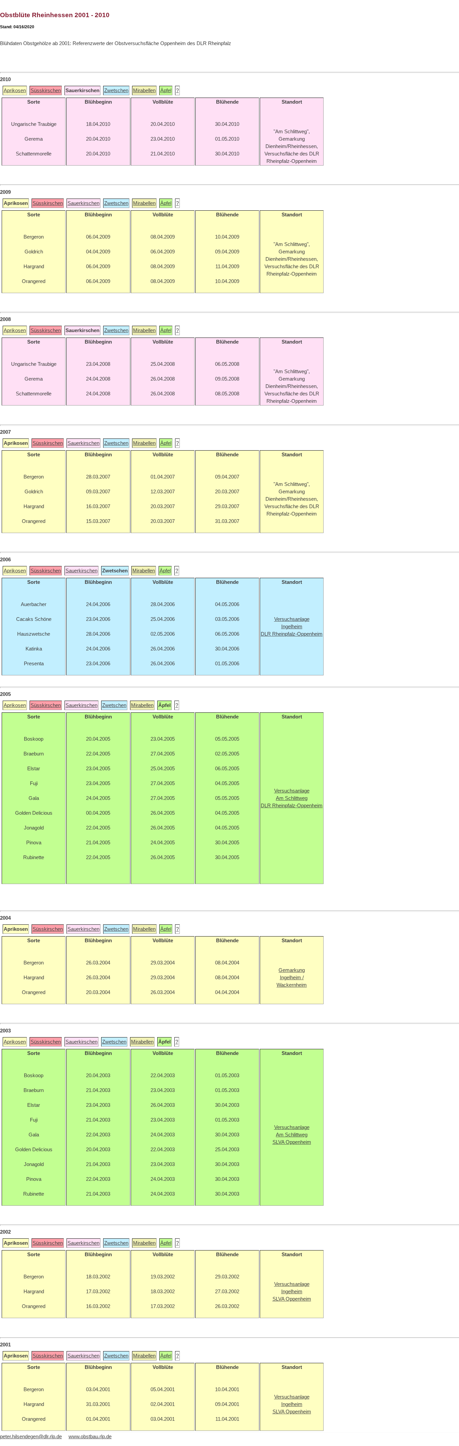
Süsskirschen (46, 90)
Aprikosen (15, 90)
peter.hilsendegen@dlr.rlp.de (31, 1436)
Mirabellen (144, 90)
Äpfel (165, 90)
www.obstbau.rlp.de (90, 1436)
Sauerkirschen (83, 203)
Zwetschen (116, 90)
